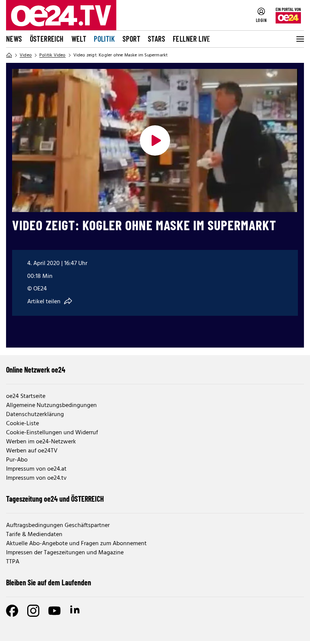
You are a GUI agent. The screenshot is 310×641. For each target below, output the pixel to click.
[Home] (9, 55)
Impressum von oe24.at (36, 469)
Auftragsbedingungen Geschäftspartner (58, 525)
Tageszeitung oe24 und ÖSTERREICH (55, 498)
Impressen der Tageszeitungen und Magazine (65, 553)
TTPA (12, 562)
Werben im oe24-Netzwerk (41, 442)
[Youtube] (54, 611)
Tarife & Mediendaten (34, 535)
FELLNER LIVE (192, 38)
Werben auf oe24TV (31, 451)
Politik (104, 38)
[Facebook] (12, 611)
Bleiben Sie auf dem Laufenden (48, 582)
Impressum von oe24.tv (36, 478)
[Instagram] (33, 611)
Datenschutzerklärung (35, 415)
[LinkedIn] (76, 611)
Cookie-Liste (22, 424)
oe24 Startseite (25, 396)
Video (26, 55)
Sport (131, 38)
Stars (156, 38)
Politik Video (52, 55)
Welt (79, 38)
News (14, 38)
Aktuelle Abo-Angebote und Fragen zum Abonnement (76, 544)
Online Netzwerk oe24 (35, 369)
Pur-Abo (17, 460)
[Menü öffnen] (299, 39)
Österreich (47, 38)
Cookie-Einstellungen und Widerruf (52, 433)
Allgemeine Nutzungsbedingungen (51, 405)
